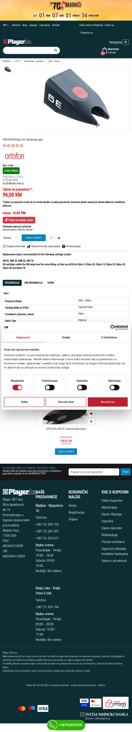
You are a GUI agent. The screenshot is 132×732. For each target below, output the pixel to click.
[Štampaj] (58, 237)
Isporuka (107, 521)
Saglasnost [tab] (23, 337)
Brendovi (16, 25)
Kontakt (56, 25)
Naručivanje (109, 507)
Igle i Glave (54, 61)
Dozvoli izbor (66, 401)
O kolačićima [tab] (109, 337)
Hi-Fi (17, 61)
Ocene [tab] (50, 282)
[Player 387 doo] (17, 42)
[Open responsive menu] (126, 42)
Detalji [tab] (66, 337)
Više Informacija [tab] (33, 282)
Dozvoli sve (108, 401)
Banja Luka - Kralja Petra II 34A (48, 590)
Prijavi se (109, 25)
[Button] (55, 50)
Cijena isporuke (112, 528)
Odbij (24, 401)
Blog (25, 25)
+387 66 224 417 (47, 538)
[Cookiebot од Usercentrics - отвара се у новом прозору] (113, 327)
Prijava (73, 519)
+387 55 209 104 (47, 524)
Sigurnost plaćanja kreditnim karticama (115, 551)
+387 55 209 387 (47, 531)
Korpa (72, 505)
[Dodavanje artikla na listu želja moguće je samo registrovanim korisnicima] (91, 414)
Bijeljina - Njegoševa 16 (49, 508)
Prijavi (126, 471)
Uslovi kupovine (112, 500)
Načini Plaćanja (112, 514)
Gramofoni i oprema (34, 61)
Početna (6, 61)
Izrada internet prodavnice (83, 685)
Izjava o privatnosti (114, 561)
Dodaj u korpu (34, 237)
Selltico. (102, 685)
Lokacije (33, 25)
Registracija (76, 512)
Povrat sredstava (113, 542)
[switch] (50, 387)
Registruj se (87, 32)
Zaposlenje (44, 25)
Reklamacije (110, 535)
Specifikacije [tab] (12, 282)
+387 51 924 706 (47, 607)
